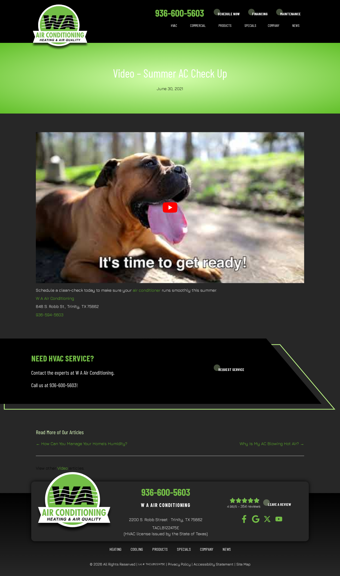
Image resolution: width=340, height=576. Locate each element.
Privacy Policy (179, 564)
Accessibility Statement (213, 564)
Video (62, 468)
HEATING (115, 549)
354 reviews (250, 506)
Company (273, 25)
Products (225, 25)
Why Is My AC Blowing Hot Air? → (272, 443)
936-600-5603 (179, 13)
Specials (250, 25)
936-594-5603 (49, 314)
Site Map (243, 564)
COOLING (137, 549)
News (296, 25)
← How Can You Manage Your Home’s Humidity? (81, 443)
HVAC (174, 25)
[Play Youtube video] (170, 207)
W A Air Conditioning (55, 298)
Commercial (198, 25)
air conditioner (147, 290)
